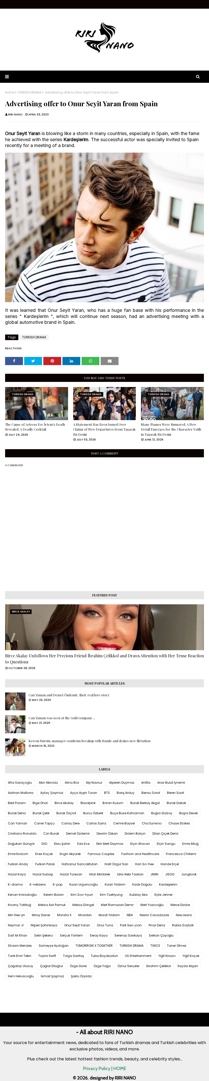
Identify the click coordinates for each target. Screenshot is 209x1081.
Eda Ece (83, 844)
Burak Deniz (17, 813)
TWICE (155, 945)
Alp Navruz (94, 782)
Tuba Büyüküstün (104, 956)
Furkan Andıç (18, 864)
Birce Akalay (64, 803)
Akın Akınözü (48, 782)
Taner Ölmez (176, 945)
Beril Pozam (17, 803)
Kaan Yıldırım (115, 884)
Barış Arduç (126, 793)
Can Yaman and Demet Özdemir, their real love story (69, 695)
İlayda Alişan (188, 966)
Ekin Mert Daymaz (109, 844)
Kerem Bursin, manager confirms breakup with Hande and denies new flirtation (89, 741)
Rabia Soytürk (183, 925)
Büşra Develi (188, 813)
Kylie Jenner (163, 894)
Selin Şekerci (43, 935)
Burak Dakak (176, 803)
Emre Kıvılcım (18, 854)
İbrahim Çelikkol (158, 966)
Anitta (145, 782)
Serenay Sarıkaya (128, 935)
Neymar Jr (16, 925)
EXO (44, 844)
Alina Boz (72, 782)
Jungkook (189, 874)
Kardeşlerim (168, 884)
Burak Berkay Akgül (145, 803)
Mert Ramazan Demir (117, 905)
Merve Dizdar (180, 905)
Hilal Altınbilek (99, 874)
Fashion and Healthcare (140, 854)
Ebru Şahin (62, 844)
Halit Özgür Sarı (116, 864)
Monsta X (64, 915)
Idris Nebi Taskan (130, 874)
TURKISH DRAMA (29, 92)
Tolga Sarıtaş (73, 956)
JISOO (169, 874)
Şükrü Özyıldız (81, 976)
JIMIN (154, 874)
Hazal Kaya (17, 874)
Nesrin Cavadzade (154, 915)
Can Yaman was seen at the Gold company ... (62, 718)
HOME (119, 1068)
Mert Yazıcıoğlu (152, 905)
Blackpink (88, 803)
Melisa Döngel (83, 905)
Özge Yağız (102, 966)
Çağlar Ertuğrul (51, 966)
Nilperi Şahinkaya (44, 925)
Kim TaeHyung (111, 894)
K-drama (15, 884)
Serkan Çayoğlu (161, 935)
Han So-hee (144, 864)
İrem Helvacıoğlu (21, 976)
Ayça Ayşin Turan (83, 793)
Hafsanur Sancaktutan (80, 864)
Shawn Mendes (20, 945)
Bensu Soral (150, 793)
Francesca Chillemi (181, 854)
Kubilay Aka (138, 894)
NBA (130, 915)
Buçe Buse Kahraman (127, 813)
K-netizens (38, 884)
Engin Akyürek (70, 854)
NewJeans (184, 915)
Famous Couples (101, 854)
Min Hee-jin (16, 915)
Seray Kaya (99, 935)
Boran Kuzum (112, 803)
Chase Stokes (179, 823)
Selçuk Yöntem (71, 935)
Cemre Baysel (124, 823)
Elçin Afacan (140, 844)
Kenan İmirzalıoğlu (22, 894)
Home (9, 92)
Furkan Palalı (45, 864)
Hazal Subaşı (43, 874)
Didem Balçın (135, 833)
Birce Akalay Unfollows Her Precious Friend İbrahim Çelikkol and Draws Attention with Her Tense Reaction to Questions (104, 658)
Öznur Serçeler (128, 966)
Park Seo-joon (131, 925)
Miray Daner (41, 915)
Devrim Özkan (107, 833)
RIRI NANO (15, 114)
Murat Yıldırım (109, 915)
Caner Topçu (44, 823)
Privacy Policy (96, 1068)
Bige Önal (40, 803)
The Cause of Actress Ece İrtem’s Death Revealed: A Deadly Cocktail (35, 427)
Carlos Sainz (96, 823)
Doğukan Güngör (21, 844)
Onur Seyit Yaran (77, 925)
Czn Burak (51, 833)
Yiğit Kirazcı (167, 956)
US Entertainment (138, 956)
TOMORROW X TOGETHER (94, 945)
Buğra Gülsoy (161, 813)
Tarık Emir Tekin (19, 956)
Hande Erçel (170, 864)
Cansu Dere (70, 823)
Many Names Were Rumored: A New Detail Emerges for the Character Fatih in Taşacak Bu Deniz (171, 429)
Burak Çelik (41, 813)
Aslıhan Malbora (20, 793)
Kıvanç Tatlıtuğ (19, 905)
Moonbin (85, 915)
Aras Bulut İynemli (171, 782)
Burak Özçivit (66, 813)
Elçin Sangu (166, 844)
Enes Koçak (44, 854)
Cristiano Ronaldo (22, 833)
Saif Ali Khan (17, 935)
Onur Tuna (105, 925)
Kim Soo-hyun (82, 894)
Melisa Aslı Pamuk (52, 905)
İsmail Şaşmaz (52, 976)
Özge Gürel (78, 966)
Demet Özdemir (78, 833)
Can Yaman (17, 823)
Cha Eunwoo (152, 823)
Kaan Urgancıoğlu (83, 884)
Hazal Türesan (71, 874)
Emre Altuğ (190, 844)
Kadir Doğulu (142, 884)
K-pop (57, 884)
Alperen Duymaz (121, 782)
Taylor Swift (47, 956)
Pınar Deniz (157, 925)
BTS (107, 793)
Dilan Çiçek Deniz (165, 833)
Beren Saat (175, 793)
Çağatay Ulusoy (20, 966)
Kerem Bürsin (54, 894)
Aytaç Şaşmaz (51, 793)
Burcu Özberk (93, 813)
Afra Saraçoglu (20, 782)
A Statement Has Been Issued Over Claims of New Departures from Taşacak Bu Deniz (104, 429)
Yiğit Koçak (190, 956)
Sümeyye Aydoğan (54, 945)
